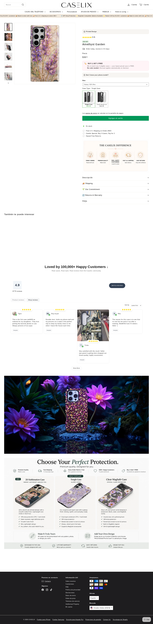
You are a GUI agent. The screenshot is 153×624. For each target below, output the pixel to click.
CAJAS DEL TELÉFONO (34, 12)
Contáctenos (70, 584)
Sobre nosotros (71, 581)
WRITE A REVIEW (117, 285)
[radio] (88, 99)
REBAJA (106, 12)
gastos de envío (91, 113)
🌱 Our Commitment (91, 189)
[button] (115, 37)
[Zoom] (44, 53)
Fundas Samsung (58, 619)
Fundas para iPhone (43, 619)
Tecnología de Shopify (120, 619)
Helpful (15, 330)
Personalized (72, 12)
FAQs (84, 201)
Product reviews (18, 300)
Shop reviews (33, 300)
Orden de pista (70, 598)
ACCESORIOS (55, 12)
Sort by (127, 305)
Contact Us (107, 619)
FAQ (67, 587)
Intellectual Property (72, 604)
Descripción (87, 178)
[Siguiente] (8, 82)
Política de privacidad (73, 590)
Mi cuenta (69, 607)
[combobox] (15, 5)
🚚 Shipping (87, 183)
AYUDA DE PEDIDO (89, 12)
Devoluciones (70, 592)
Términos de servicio (73, 601)
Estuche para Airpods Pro (74, 619)
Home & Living (121, 12)
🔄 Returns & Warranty (92, 195)
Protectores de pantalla (93, 619)
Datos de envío (71, 595)
